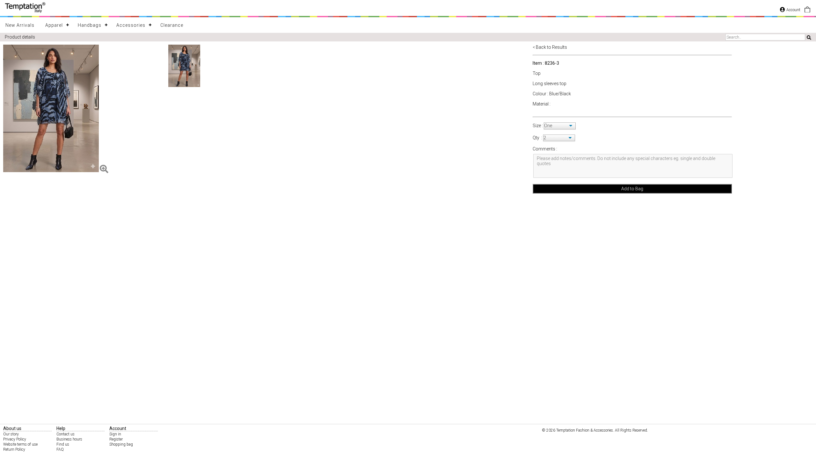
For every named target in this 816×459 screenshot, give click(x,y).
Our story (11, 434)
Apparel (54, 25)
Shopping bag (121, 444)
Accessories (130, 25)
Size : (538, 125)
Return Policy (14, 449)
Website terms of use (20, 444)
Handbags (89, 25)
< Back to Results (550, 47)
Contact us (65, 434)
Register (116, 439)
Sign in (115, 434)
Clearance (171, 25)
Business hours (69, 439)
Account (793, 10)
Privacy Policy (14, 439)
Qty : (537, 137)
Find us (62, 444)
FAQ (60, 449)
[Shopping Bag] (807, 11)
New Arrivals (19, 25)
